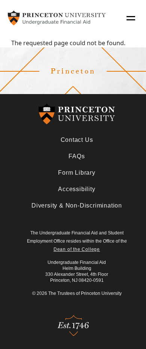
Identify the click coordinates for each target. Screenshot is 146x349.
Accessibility (76, 189)
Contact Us (77, 140)
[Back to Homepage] (57, 18)
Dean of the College (77, 249)
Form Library (76, 172)
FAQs (77, 156)
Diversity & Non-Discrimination (76, 205)
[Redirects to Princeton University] (77, 113)
